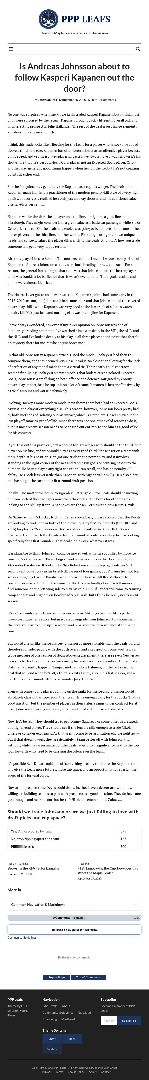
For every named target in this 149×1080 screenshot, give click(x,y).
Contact (106, 1071)
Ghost (113, 1067)
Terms (59, 1071)
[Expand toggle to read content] (135, 904)
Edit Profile (49, 1006)
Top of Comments (88, 977)
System (52, 1049)
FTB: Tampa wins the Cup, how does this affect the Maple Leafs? (107, 870)
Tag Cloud (84, 1012)
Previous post (18, 863)
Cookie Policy (76, 1071)
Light (52, 1038)
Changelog (49, 1019)
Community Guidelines (57, 1012)
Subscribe (129, 1020)
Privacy (46, 1071)
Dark (72, 1038)
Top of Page (57, 977)
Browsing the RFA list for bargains (33, 868)
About (66, 1006)
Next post (84, 863)
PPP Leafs (85, 19)
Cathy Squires (45, 99)
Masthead (68, 1019)
